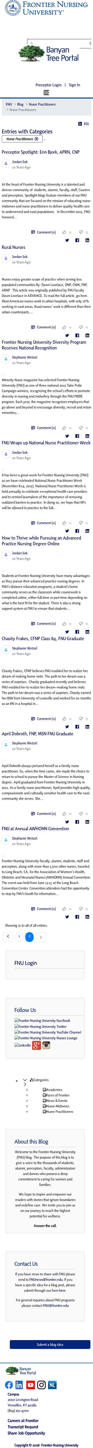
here (62, 1290)
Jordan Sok (20, 161)
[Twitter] (67, 240)
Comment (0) (46, 232)
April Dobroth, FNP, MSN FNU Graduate (37, 734)
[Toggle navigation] (46, 92)
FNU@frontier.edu (56, 1305)
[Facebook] (77, 240)
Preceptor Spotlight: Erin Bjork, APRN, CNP (41, 152)
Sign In (74, 85)
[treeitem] (51, 1082)
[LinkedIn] (87, 240)
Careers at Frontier (23, 1420)
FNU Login (25, 962)
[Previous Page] (8, 937)
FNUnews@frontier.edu (46, 1279)
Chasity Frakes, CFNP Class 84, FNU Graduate (43, 638)
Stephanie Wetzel (24, 357)
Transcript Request (23, 1427)
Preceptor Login (48, 85)
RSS (86, 123)
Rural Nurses (13, 247)
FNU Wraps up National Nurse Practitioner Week (46, 443)
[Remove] (36, 139)
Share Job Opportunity (26, 1433)
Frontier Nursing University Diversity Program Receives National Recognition (44, 345)
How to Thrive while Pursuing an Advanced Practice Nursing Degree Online (41, 541)
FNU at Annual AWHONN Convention (35, 829)
